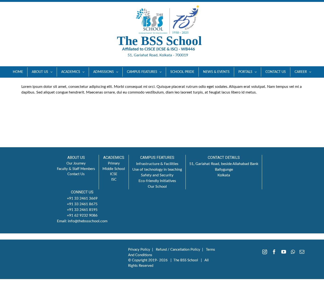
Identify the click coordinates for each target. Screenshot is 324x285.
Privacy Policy (139, 249)
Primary (114, 163)
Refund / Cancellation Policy (178, 249)
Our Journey (76, 163)
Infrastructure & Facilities (157, 164)
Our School (157, 186)
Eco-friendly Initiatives (157, 181)
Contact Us (76, 174)
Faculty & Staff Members (76, 169)
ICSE (113, 174)
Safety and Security (157, 175)
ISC (113, 179)
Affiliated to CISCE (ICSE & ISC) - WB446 (158, 49)
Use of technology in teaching (157, 169)
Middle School (113, 169)
